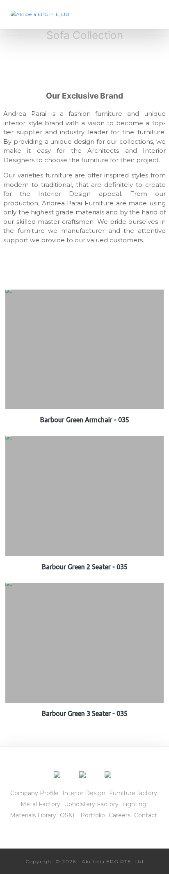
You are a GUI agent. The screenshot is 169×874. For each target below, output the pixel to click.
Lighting (134, 804)
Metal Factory (40, 804)
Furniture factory (133, 793)
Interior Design (83, 793)
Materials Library (33, 815)
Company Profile (34, 793)
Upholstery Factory (91, 804)
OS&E (68, 815)
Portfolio (92, 815)
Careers (119, 815)
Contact (145, 815)
